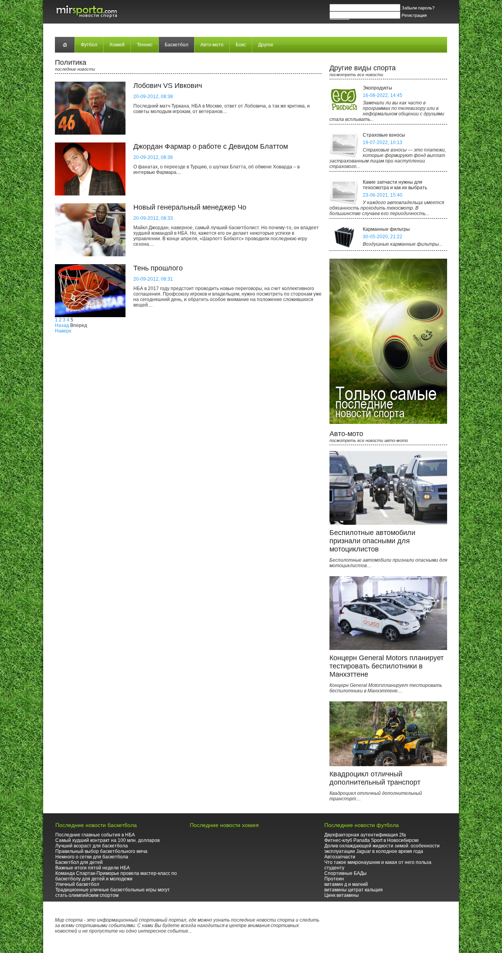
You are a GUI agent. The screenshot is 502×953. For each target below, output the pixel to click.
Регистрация (414, 15)
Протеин (334, 879)
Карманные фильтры (386, 229)
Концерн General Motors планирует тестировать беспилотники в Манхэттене (386, 666)
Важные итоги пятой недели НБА (92, 868)
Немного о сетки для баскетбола (91, 857)
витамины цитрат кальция (353, 890)
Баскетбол (176, 44)
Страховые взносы (384, 135)
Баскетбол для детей (79, 862)
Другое (265, 44)
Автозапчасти (339, 857)
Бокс (241, 44)
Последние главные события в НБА (95, 835)
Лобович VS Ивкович (167, 85)
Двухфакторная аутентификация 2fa (365, 835)
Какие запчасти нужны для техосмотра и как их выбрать (395, 184)
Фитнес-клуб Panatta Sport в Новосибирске (371, 840)
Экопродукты (377, 88)
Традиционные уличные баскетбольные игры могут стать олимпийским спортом (112, 892)
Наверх (63, 331)
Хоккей (117, 44)
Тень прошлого (158, 268)
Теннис (145, 44)
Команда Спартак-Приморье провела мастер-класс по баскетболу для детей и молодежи (116, 876)
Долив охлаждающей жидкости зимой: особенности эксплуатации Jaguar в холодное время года (382, 848)
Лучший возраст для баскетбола (91, 846)
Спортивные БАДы (345, 873)
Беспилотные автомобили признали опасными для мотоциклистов (372, 541)
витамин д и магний (346, 884)
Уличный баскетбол (77, 884)
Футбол (89, 44)
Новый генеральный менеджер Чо (189, 207)
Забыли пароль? (418, 7)
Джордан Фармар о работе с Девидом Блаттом (210, 146)
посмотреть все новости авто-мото (368, 440)
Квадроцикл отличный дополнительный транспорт (374, 778)
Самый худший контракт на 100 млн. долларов (107, 840)
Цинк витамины (341, 895)
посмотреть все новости (356, 74)
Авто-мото (212, 44)
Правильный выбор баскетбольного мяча (101, 851)
